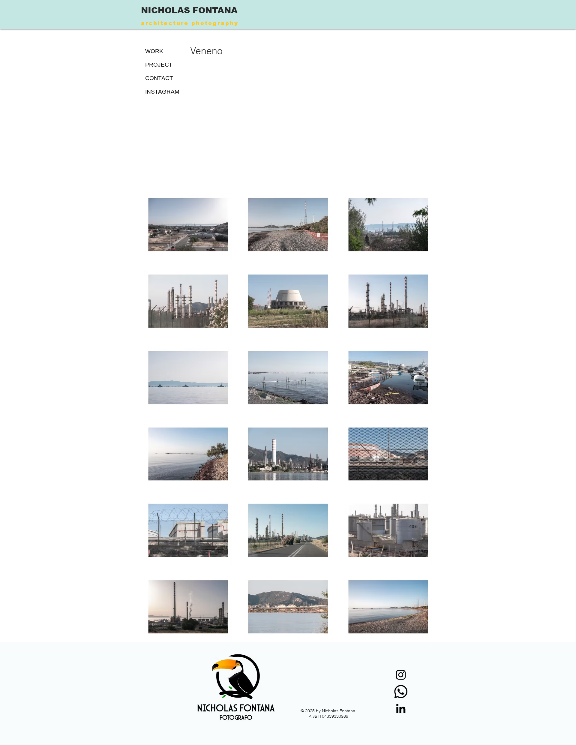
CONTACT (159, 78)
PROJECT (158, 65)
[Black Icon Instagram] (400, 674)
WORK (154, 51)
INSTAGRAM (161, 92)
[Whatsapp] (400, 691)
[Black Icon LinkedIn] (400, 708)
